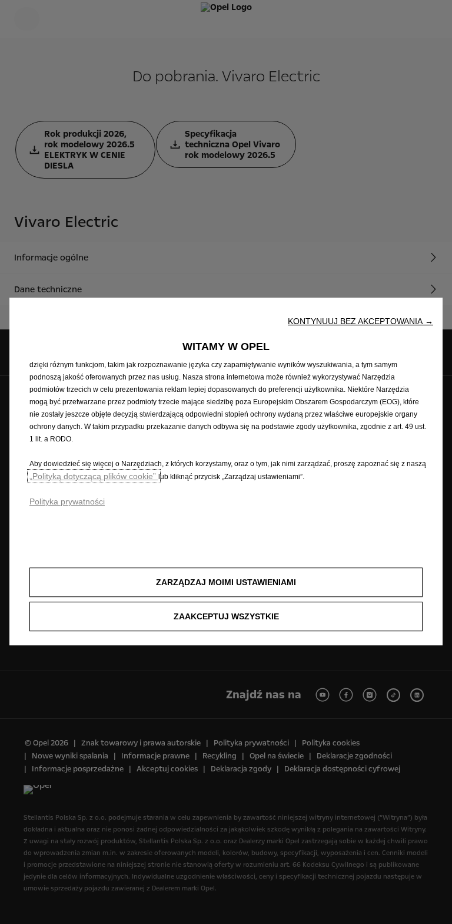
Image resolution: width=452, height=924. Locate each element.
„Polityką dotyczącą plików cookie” (93, 476)
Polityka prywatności (67, 501)
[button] (360, 321)
